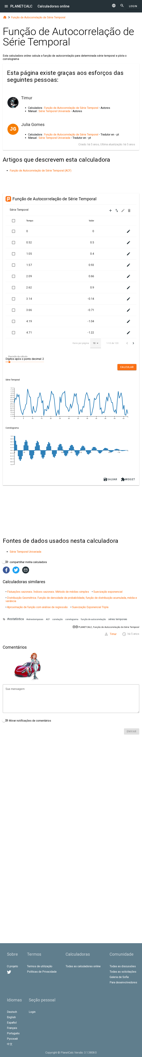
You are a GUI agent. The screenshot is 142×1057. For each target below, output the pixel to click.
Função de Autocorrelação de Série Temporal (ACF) (40, 170)
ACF (48, 619)
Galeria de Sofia (119, 977)
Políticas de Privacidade (42, 971)
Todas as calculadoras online (83, 966)
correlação (57, 619)
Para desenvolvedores (123, 982)
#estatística (15, 619)
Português (13, 1033)
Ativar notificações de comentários (29, 720)
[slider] (25, 362)
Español (12, 1022)
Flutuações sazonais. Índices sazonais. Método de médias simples (48, 591)
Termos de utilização (39, 966)
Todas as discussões (123, 966)
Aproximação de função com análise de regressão (37, 607)
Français (12, 1028)
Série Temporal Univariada (54, 111)
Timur (113, 634)
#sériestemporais (34, 619)
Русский (12, 1038)
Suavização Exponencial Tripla (90, 607)
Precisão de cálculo (17, 356)
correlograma (71, 619)
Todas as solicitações (123, 971)
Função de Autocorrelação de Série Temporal (38, 17)
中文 (9, 1044)
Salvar (110, 479)
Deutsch (12, 1012)
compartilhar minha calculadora (28, 562)
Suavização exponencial (107, 591)
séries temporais (117, 619)
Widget (128, 479)
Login (133, 6)
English (11, 1017)
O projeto (12, 966)
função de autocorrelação (93, 619)
